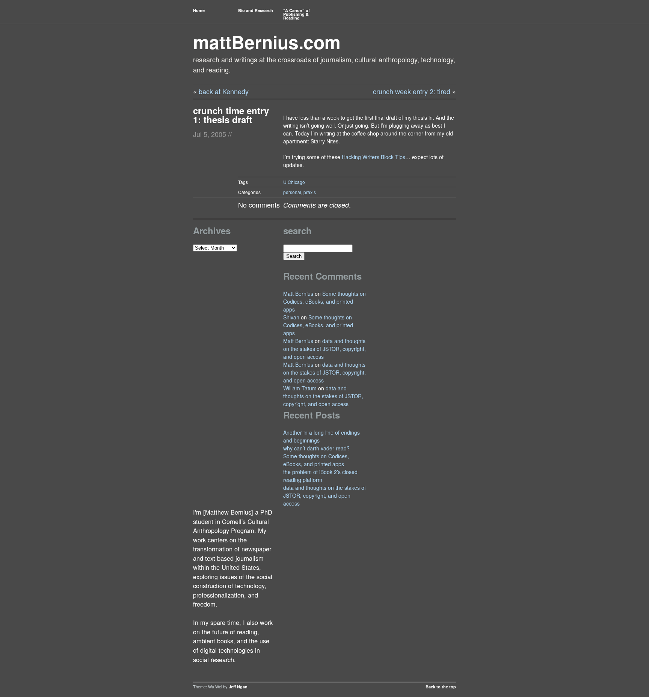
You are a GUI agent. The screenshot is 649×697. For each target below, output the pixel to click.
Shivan (291, 317)
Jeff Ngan (238, 686)
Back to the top (441, 686)
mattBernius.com (267, 42)
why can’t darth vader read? (316, 448)
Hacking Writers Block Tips (373, 157)
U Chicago (294, 182)
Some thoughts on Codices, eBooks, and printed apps (324, 301)
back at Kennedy (224, 91)
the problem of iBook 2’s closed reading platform (320, 475)
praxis (309, 192)
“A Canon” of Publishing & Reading (296, 14)
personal (292, 192)
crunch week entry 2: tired (411, 91)
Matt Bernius (298, 293)
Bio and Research (255, 10)
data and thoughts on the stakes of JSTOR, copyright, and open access (324, 348)
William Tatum (300, 388)
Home (199, 10)
